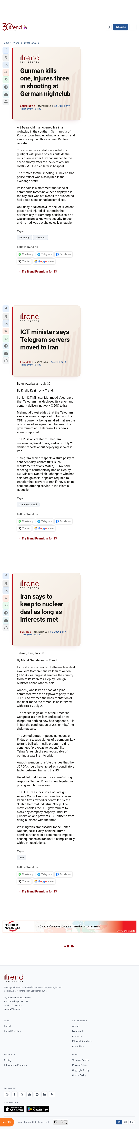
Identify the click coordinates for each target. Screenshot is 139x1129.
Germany (24, 237)
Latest (7, 1026)
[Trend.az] (15, 27)
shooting (40, 237)
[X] (22, 1094)
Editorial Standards (82, 1041)
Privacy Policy (79, 1065)
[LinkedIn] (44, 1094)
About (75, 1026)
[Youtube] (29, 1094)
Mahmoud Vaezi (28, 504)
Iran (21, 857)
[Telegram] (37, 1094)
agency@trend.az (12, 1009)
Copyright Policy (80, 1070)
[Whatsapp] (7, 1094)
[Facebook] (15, 1094)
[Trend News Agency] (13, 978)
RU (131, 1122)
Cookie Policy (79, 1075)
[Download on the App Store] (14, 1109)
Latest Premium (12, 1031)
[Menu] (132, 27)
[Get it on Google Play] (37, 1109)
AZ (125, 1122)
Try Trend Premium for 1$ (39, 271)
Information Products (15, 1065)
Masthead (77, 1031)
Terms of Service (80, 1060)
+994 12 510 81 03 (13, 1005)
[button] (6, 50)
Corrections (78, 1046)
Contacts (77, 1036)
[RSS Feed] (52, 1094)
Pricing (7, 1060)
